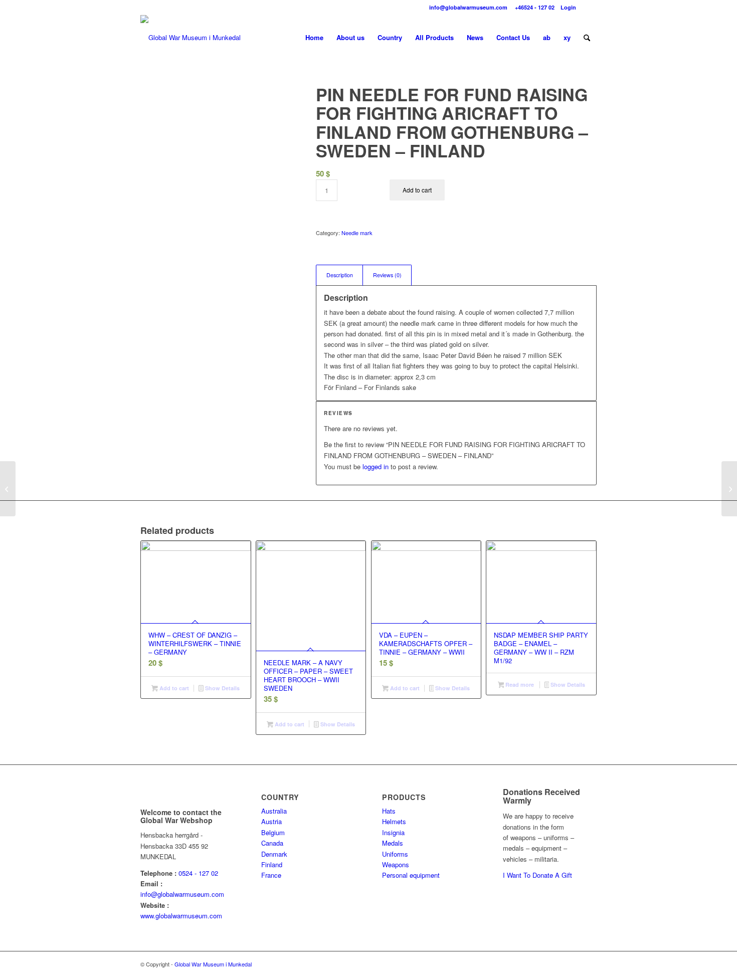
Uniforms (395, 854)
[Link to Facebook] (589, 7)
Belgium (273, 832)
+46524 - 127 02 (534, 7)
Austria (271, 821)
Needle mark (357, 233)
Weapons (395, 864)
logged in (375, 466)
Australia (274, 811)
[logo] (190, 37)
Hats (389, 811)
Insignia (393, 832)
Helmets (394, 821)
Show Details (222, 688)
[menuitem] (314, 37)
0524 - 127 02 (198, 873)
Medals (392, 843)
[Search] (587, 37)
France (271, 875)
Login (568, 7)
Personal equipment (411, 875)
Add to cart (417, 189)
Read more (519, 684)
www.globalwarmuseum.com (181, 915)
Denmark (274, 854)
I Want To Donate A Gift (537, 875)
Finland (271, 864)
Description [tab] (339, 275)
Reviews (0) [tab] (387, 275)
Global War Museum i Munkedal (213, 964)
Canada (272, 843)
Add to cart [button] (173, 688)
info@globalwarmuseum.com (467, 7)
